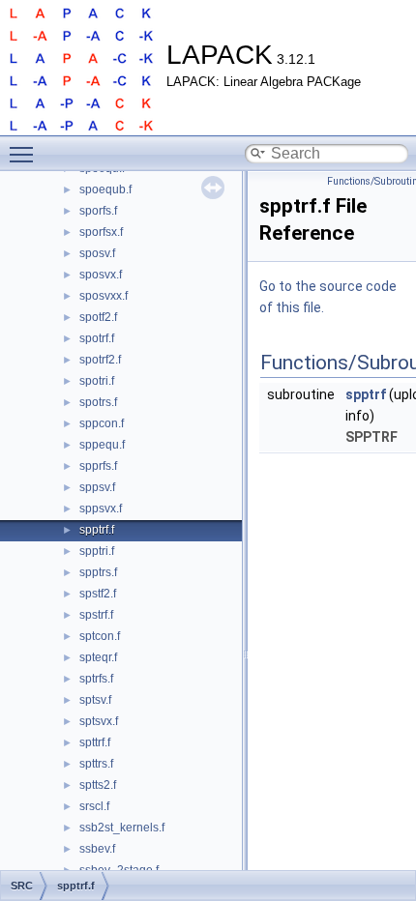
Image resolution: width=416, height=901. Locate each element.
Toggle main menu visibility (25, 153)
